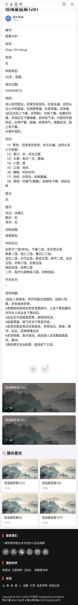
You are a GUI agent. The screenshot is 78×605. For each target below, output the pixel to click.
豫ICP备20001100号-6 (14, 600)
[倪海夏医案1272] (20, 469)
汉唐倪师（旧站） (22, 570)
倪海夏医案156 (51, 483)
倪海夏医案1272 (14, 483)
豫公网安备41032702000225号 (43, 600)
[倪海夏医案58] (20, 504)
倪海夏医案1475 (52, 517)
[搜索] (64, 4)
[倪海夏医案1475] (58, 504)
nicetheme (58, 596)
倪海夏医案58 (13, 517)
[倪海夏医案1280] (39, 397)
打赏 (32, 585)
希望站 (6, 570)
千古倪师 (33, 596)
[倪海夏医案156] (58, 469)
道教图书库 (41, 570)
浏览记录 (54, 585)
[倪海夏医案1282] (39, 430)
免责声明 (42, 585)
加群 (25, 585)
